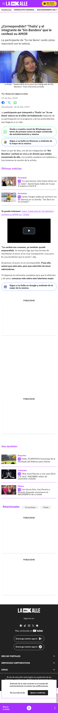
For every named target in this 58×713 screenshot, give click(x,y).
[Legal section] (54, 670)
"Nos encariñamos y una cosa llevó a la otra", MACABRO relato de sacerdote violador (36, 476)
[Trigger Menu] (3, 3)
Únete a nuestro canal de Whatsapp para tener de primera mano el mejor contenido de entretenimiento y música (31, 131)
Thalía (46, 507)
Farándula (22, 177)
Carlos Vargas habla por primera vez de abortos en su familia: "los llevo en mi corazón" (37, 199)
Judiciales (22, 470)
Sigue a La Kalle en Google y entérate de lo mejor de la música (31, 286)
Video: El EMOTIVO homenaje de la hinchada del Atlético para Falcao (36, 460)
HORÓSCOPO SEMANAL (24, 10)
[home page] (29, 610)
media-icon (29, 708)
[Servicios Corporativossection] (54, 663)
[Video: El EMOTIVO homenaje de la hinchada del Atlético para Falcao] (8, 459)
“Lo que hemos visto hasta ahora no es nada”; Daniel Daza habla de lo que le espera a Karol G (37, 183)
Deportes (22, 455)
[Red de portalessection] (54, 656)
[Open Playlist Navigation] (54, 708)
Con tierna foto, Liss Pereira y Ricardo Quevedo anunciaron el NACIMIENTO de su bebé (34, 492)
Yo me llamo (30, 507)
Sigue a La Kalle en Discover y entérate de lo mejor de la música (31, 142)
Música (21, 486)
